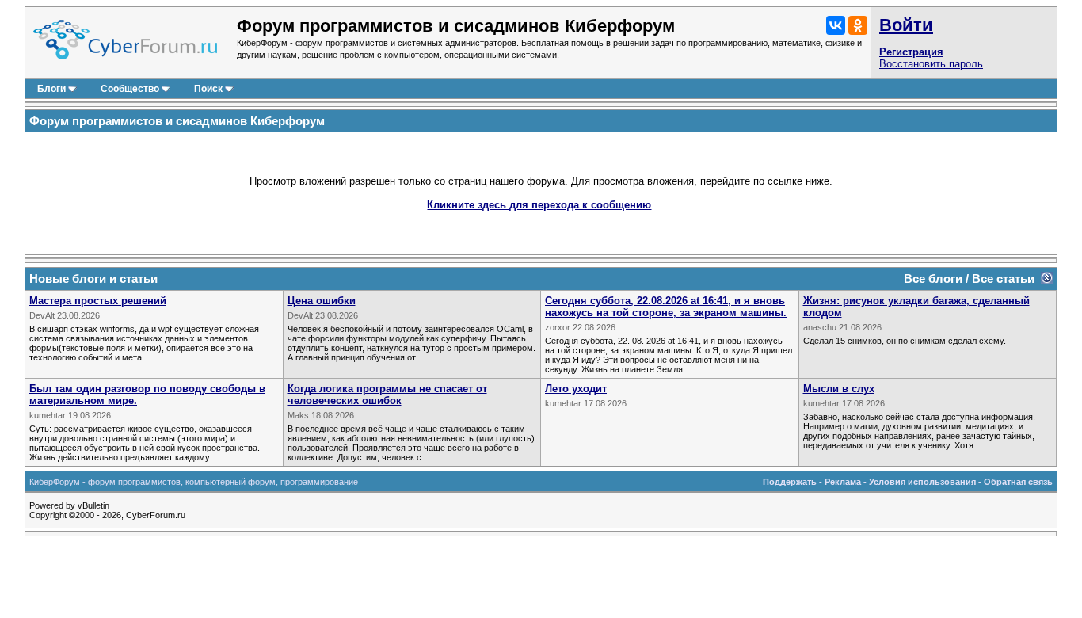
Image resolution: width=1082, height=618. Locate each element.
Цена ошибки (322, 301)
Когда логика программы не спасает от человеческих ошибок (387, 394)
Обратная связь (1018, 481)
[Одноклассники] (857, 25)
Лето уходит (576, 389)
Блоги (51, 88)
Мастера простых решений (97, 301)
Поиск (208, 88)
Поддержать (790, 481)
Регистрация (911, 52)
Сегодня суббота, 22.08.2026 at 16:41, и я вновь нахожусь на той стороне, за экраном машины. (666, 307)
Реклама (843, 481)
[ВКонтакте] (835, 25)
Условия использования (922, 481)
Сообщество (130, 88)
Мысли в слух (838, 389)
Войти (906, 25)
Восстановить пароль (931, 64)
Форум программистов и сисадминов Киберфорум (177, 121)
